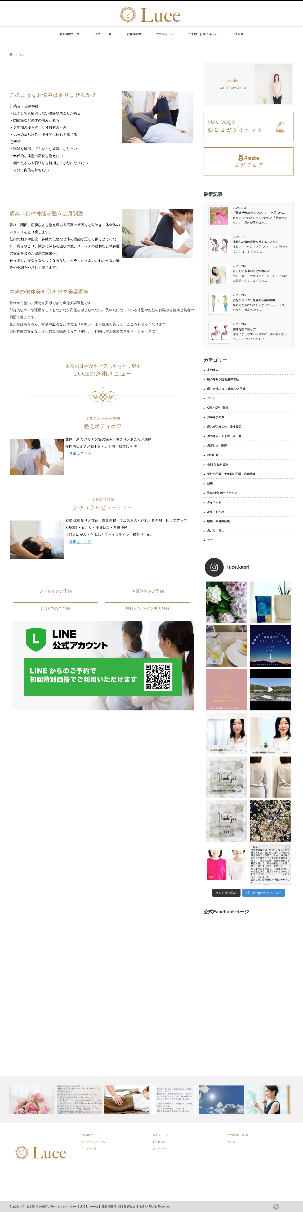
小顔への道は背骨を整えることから (255, 242)
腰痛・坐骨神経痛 (218, 521)
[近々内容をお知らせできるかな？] (226, 689)
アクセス (237, 34)
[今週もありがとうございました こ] (226, 733)
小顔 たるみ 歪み (217, 464)
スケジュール (160, 1134)
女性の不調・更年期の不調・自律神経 (231, 474)
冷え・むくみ (215, 511)
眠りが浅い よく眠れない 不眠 (226, 388)
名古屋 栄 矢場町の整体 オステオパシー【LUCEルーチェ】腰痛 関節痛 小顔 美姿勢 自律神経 (85, 1206)
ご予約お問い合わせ (236, 1134)
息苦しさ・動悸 (217, 445)
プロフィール (164, 34)
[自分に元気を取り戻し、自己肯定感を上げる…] (269, 1099)
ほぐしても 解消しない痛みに (252, 271)
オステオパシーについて (94, 1141)
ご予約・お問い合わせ (202, 34)
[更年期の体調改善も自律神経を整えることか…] (222, 1099)
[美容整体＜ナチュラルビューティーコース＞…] (32, 1099)
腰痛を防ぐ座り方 (244, 329)
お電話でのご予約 (148, 591)
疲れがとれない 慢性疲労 (224, 426)
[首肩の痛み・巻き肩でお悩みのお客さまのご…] (80, 1099)
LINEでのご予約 (55, 608)
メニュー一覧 (103, 34)
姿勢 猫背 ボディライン (222, 492)
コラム (211, 398)
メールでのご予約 (56, 591)
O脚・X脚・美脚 (217, 407)
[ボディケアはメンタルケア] (127, 1099)
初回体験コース (70, 34)
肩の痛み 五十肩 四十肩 (224, 436)
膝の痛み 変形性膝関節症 (223, 379)
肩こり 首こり (217, 530)
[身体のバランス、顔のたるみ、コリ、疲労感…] (175, 1099)
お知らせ (212, 455)
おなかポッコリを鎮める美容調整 (254, 300)
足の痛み (212, 370)
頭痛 (210, 483)
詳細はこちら (80, 453)
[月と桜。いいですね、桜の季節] (270, 821)
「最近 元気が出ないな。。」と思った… (259, 212)
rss (276, 1207)
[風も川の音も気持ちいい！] (270, 689)
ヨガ (210, 540)
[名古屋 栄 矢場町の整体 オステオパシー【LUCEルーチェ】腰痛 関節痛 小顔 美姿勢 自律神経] (149, 23)
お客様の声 (134, 34)
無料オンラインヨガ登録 (147, 608)
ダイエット (214, 502)
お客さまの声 (215, 417)
